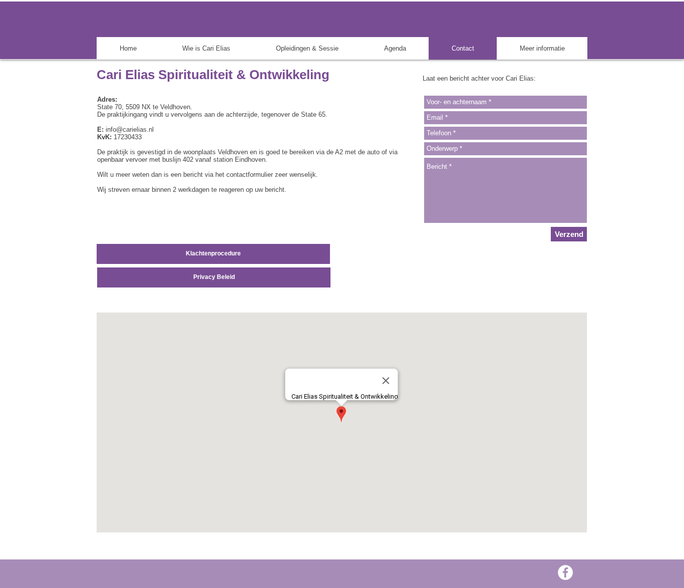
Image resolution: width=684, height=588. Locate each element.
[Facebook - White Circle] (565, 572)
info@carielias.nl (130, 129)
